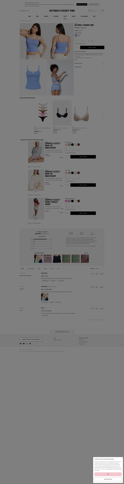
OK (108, 474)
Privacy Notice (109, 469)
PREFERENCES (108, 479)
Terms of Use (118, 469)
